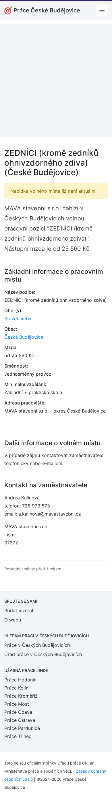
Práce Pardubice (22, 728)
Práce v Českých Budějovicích (37, 645)
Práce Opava (18, 712)
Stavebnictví (17, 318)
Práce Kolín (16, 688)
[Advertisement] (56, 80)
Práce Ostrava (19, 720)
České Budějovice (23, 337)
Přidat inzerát (19, 610)
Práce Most (16, 704)
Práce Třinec (17, 736)
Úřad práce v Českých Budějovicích (43, 654)
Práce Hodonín (20, 680)
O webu (12, 620)
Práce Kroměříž (21, 696)
